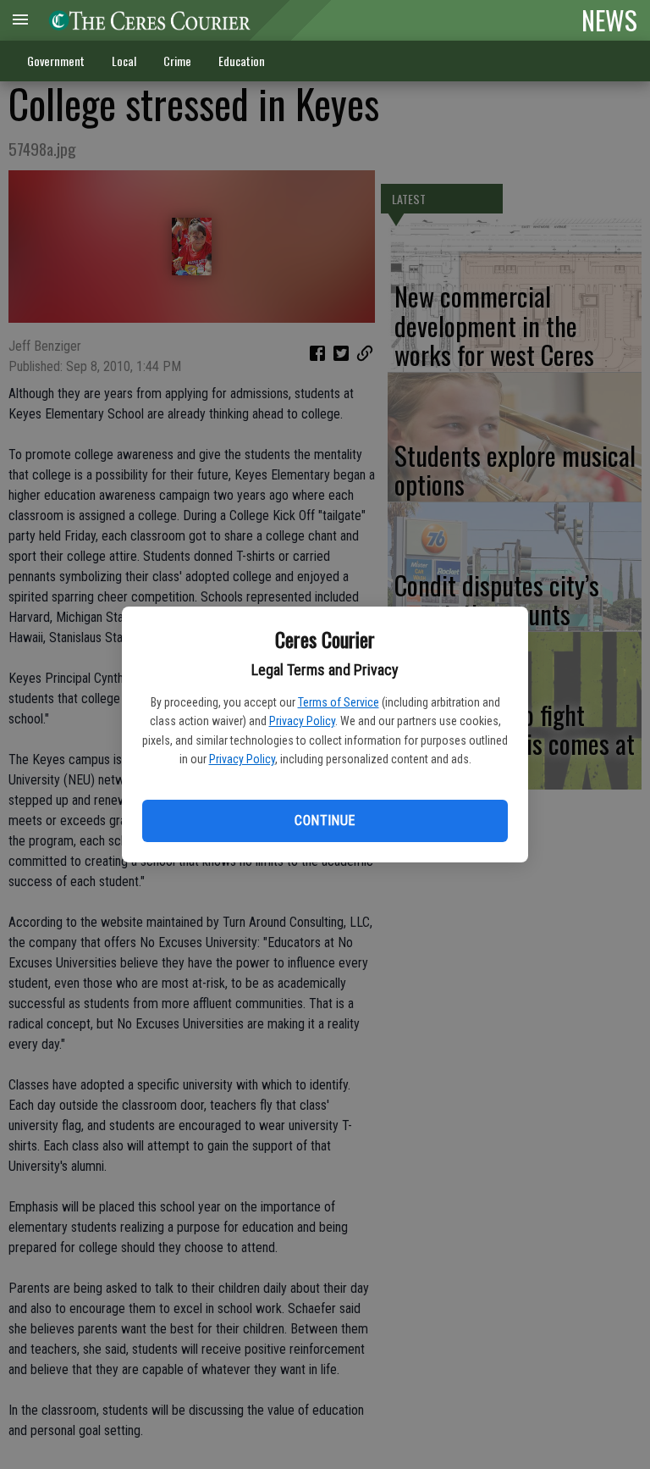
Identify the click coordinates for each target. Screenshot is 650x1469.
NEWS (609, 19)
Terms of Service (338, 702)
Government (56, 60)
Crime (177, 60)
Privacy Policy (302, 721)
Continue (325, 820)
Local (124, 60)
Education (241, 60)
